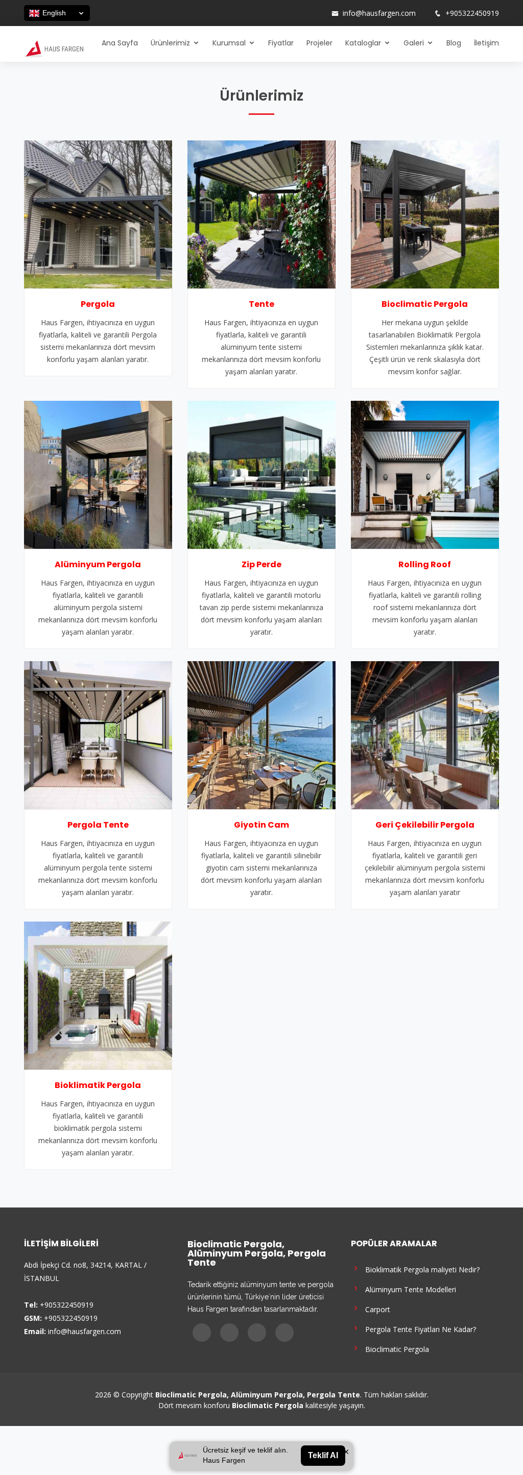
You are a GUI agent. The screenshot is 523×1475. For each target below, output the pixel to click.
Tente (261, 304)
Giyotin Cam (261, 825)
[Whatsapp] (317, 13)
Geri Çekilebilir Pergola (424, 825)
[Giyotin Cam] (261, 734)
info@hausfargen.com (379, 13)
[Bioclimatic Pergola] (425, 213)
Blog (453, 43)
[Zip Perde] (261, 473)
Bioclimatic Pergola (425, 304)
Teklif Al (323, 1455)
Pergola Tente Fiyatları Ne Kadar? (418, 1328)
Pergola (98, 304)
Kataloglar (363, 43)
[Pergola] (98, 213)
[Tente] (261, 213)
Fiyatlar (281, 43)
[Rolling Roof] (425, 473)
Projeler (319, 43)
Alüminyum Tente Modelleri (408, 1289)
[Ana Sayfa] (53, 48)
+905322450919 (472, 13)
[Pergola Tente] (98, 734)
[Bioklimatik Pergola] (98, 994)
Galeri (413, 43)
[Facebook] (277, 13)
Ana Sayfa (120, 43)
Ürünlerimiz (170, 43)
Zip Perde (261, 564)
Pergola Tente (98, 825)
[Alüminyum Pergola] (98, 473)
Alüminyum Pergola (98, 564)
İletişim (486, 43)
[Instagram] (291, 13)
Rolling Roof (424, 564)
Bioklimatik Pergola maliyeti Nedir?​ (420, 1269)
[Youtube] (304, 13)
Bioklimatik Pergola (98, 1085)
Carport (375, 1308)
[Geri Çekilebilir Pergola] (425, 734)
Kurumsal (229, 43)
